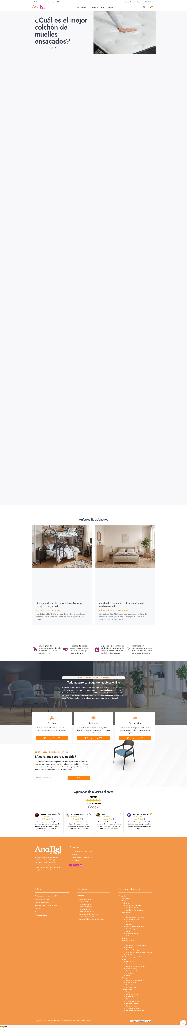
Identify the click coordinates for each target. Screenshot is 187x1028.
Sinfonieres (129, 936)
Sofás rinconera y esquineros (135, 1010)
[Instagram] (74, 865)
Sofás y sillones (127, 989)
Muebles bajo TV (131, 971)
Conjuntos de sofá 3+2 (133, 994)
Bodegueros (130, 964)
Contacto (110, 7)
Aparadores (130, 961)
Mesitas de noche (132, 933)
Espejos (124, 938)
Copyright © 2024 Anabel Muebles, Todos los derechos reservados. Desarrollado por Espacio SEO (63, 1021)
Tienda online (80, 7)
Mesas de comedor (132, 985)
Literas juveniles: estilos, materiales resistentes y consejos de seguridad (59, 604)
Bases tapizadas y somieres (135, 917)
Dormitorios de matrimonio (135, 926)
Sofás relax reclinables (133, 1008)
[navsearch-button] (144, 7)
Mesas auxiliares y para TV (135, 950)
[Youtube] (81, 865)
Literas (128, 931)
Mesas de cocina (131, 982)
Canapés (125, 901)
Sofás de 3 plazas (132, 1006)
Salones (124, 959)
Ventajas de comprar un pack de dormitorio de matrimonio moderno (122, 604)
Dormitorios (126, 912)
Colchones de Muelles (133, 905)
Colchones (125, 903)
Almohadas (126, 898)
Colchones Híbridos (132, 908)
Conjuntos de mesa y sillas (134, 980)
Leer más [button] (47, 831)
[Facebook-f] (70, 865)
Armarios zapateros (132, 943)
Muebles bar (130, 973)
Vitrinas (128, 975)
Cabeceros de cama (132, 919)
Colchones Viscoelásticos (134, 910)
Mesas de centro (131, 968)
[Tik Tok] (77, 865)
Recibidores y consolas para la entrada (139, 952)
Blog (102, 7)
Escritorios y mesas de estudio (136, 945)
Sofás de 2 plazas (132, 1003)
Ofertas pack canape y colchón (132, 957)
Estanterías (129, 947)
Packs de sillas (131, 987)
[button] (93, 1026)
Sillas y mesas (126, 978)
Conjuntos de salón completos (136, 966)
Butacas (128, 992)
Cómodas (129, 924)
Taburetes (129, 954)
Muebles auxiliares (128, 940)
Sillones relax (130, 996)
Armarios (129, 915)
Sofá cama (129, 999)
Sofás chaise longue (132, 1001)
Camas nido (130, 922)
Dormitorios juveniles (133, 929)
